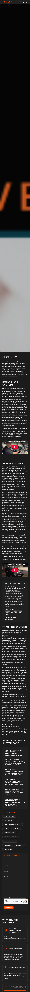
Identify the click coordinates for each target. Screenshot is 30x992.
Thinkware (8, 849)
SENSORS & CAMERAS (11, 837)
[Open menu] (27, 2)
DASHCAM (19, 845)
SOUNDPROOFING (10, 841)
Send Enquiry (8, 907)
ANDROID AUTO (9, 832)
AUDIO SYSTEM (9, 816)
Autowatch (20, 391)
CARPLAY (16, 828)
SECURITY (8, 845)
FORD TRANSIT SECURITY (13, 824)
